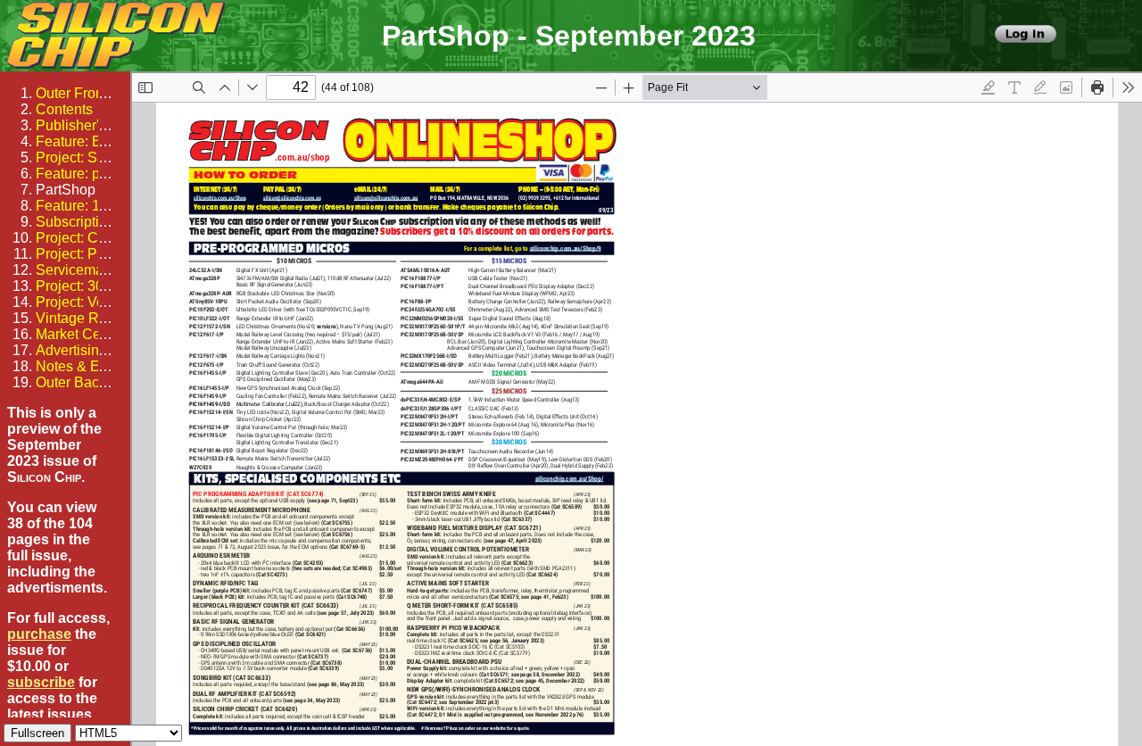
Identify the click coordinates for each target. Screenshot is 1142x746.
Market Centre (80, 334)
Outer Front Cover (92, 93)
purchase (39, 634)
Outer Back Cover (92, 382)
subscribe (41, 682)
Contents (64, 109)
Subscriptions (79, 221)
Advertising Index (90, 350)
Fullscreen (37, 733)
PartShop (65, 189)
